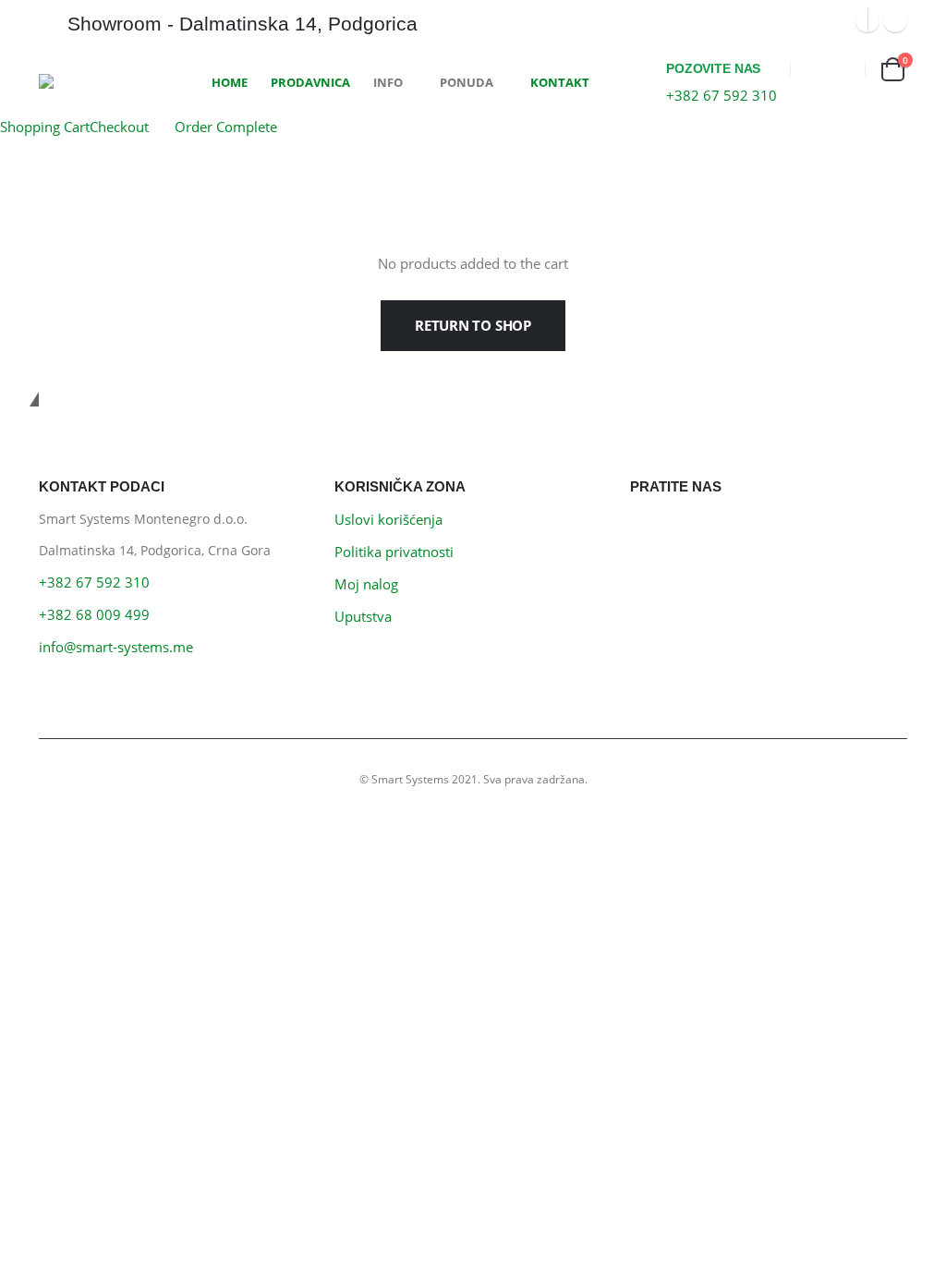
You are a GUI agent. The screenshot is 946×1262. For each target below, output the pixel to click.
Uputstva (363, 616)
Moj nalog (366, 584)
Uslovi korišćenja (388, 519)
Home (230, 82)
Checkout (119, 126)
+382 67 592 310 (94, 582)
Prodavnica (310, 82)
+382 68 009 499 (94, 614)
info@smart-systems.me (116, 646)
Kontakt (559, 82)
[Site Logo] (108, 81)
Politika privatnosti (394, 551)
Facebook (649, 530)
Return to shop (473, 325)
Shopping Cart (45, 126)
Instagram (690, 530)
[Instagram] (895, 20)
